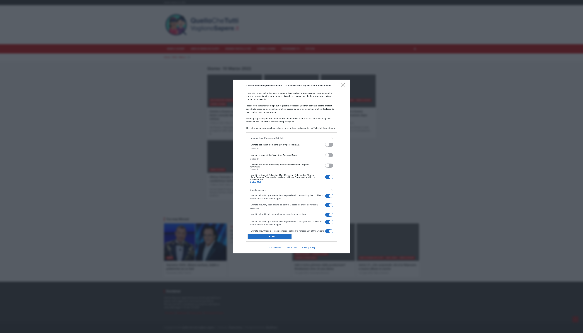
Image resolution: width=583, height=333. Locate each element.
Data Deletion (274, 247)
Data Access (291, 247)
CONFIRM (269, 236)
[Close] (344, 86)
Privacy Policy (308, 247)
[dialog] (291, 166)
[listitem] (291, 138)
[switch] (329, 145)
